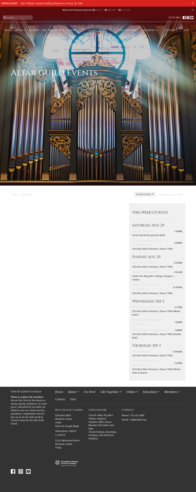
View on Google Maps (67, 425)
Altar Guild (143, 194)
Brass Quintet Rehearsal (150, 330)
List (15, 194)
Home (8, 30)
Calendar (26, 194)
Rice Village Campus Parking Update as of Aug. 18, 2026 (52, 3)
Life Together (51, 30)
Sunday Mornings (145, 272)
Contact (171, 30)
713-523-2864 (174, 17)
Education (126, 30)
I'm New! (34, 30)
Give (187, 30)
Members (149, 30)
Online (72, 30)
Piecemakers (141, 351)
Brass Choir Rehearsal (148, 307)
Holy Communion (145, 263)
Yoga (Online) (142, 231)
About (19, 30)
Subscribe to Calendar (170, 194)
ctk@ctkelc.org (138, 419)
